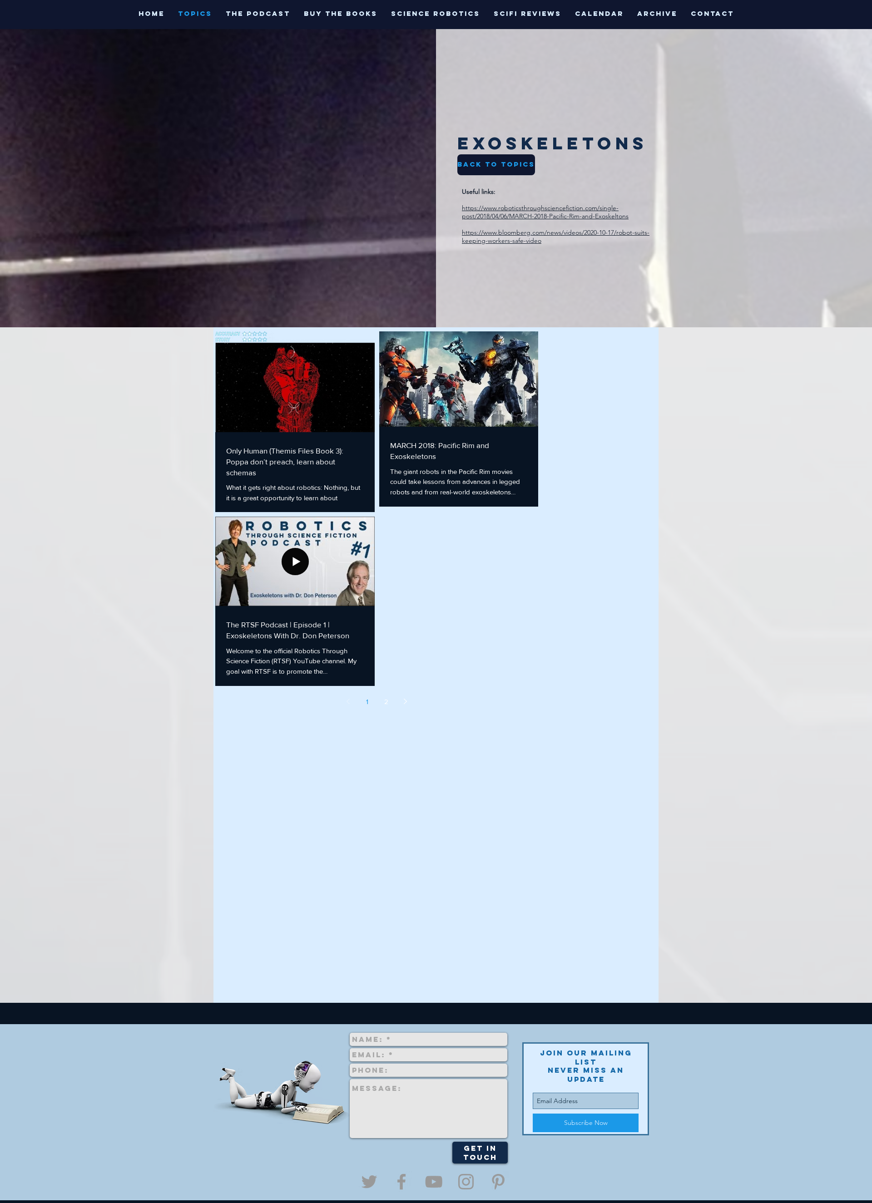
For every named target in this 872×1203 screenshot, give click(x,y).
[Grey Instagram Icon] (466, 1181)
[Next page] (405, 701)
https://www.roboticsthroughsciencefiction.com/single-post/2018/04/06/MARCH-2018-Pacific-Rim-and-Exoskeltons (545, 212)
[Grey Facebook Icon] (401, 1181)
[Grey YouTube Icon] (433, 1181)
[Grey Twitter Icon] (369, 1181)
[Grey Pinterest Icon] (498, 1181)
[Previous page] (348, 701)
